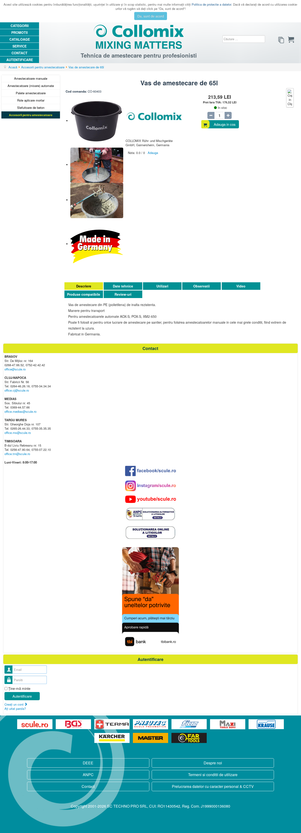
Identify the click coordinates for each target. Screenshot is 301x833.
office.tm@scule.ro (17, 454)
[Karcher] (112, 738)
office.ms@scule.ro (17, 432)
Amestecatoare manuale (30, 78)
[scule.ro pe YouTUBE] (150, 499)
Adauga (153, 152)
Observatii (201, 286)
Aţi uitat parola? (15, 708)
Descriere (83, 286)
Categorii (20, 25)
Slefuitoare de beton (30, 107)
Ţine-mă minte (19, 688)
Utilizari (162, 286)
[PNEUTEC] (151, 724)
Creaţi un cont (14, 704)
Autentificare (19, 59)
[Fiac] (189, 724)
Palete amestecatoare (31, 93)
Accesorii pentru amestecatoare (30, 115)
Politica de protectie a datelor (211, 4)
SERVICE (19, 46)
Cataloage (19, 39)
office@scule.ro (15, 369)
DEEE (88, 763)
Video (241, 286)
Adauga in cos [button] (225, 124)
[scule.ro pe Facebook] (150, 471)
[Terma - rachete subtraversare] (112, 724)
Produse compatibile (83, 294)
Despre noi (213, 763)
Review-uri (123, 294)
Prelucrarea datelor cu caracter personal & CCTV (213, 786)
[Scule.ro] (35, 724)
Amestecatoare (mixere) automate (31, 85)
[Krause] (266, 724)
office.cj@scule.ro (16, 390)
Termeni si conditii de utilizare (213, 774)
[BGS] (74, 724)
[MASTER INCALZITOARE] (151, 738)
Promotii (19, 32)
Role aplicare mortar (30, 100)
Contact (20, 53)
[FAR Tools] (189, 738)
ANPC (88, 774)
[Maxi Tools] (228, 724)
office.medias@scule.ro (20, 411)
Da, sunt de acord (150, 16)
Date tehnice (123, 286)
